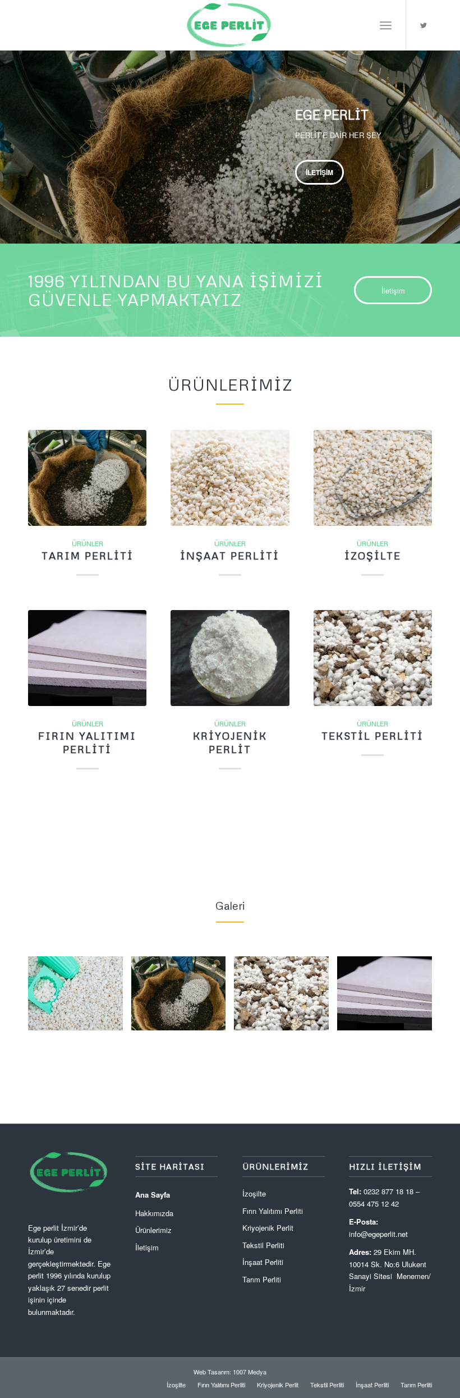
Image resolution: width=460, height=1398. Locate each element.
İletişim (319, 172)
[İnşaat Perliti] (230, 478)
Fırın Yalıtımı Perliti (87, 742)
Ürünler (87, 543)
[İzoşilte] (373, 478)
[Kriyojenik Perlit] (230, 658)
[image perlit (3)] (285, 997)
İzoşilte (372, 555)
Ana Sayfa (152, 1194)
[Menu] (386, 25)
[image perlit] (79, 997)
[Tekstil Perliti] (373, 658)
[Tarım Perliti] (87, 478)
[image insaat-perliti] (388, 997)
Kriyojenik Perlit (230, 742)
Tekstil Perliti (372, 736)
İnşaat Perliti (229, 555)
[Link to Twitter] (423, 25)
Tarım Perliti (88, 555)
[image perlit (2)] (182, 997)
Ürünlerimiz (153, 1230)
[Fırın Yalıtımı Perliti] (87, 658)
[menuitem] (176, 1384)
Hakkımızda (154, 1213)
